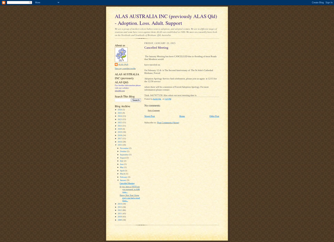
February (124, 177)
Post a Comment (154, 110)
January (123, 180)
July (122, 161)
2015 (120, 145)
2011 (120, 213)
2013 (120, 207)
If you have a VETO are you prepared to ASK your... (130, 189)
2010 (120, 217)
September (124, 155)
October (123, 151)
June (122, 164)
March (123, 174)
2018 (120, 135)
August (123, 158)
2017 (120, 138)
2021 (120, 126)
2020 (120, 129)
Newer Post (149, 116)
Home (182, 116)
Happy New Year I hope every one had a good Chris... (130, 198)
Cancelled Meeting (127, 183)
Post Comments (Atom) (168, 122)
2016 (120, 142)
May (122, 167)
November (124, 148)
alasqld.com (120, 91)
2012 (120, 210)
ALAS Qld (123, 64)
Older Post (214, 116)
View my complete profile (125, 68)
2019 (120, 132)
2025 (120, 113)
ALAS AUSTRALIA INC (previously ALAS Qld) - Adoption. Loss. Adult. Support (166, 19)
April (122, 171)
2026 (120, 110)
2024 (120, 116)
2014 (120, 204)
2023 (120, 119)
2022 (120, 122)
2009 (120, 220)
